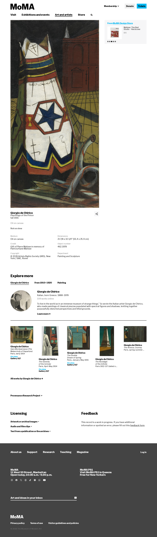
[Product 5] (115, 41)
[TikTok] (30, 480)
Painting (61, 282)
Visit (13, 14)
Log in (143, 452)
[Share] (96, 213)
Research (49, 451)
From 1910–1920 (43, 282)
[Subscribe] (75, 498)
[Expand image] (54, 114)
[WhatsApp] (39, 480)
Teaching (65, 451)
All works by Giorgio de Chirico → (26, 379)
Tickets (141, 6)
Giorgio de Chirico (21, 212)
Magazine (83, 451)
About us (15, 451)
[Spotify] (34, 480)
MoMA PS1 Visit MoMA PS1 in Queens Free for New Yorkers (96, 472)
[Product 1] (107, 41)
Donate (130, 6)
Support (32, 451)
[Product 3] (111, 41)
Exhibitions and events (35, 14)
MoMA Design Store (123, 23)
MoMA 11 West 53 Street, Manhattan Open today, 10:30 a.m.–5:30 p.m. (31, 472)
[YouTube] (44, 480)
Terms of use (36, 523)
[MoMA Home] (22, 7)
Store (81, 14)
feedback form (137, 425)
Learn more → (43, 314)
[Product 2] (109, 41)
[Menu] (91, 15)
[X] (21, 480)
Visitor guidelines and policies (63, 523)
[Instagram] (11, 480)
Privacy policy (17, 523)
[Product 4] (113, 41)
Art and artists (63, 14)
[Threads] (25, 480)
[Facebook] (16, 480)
